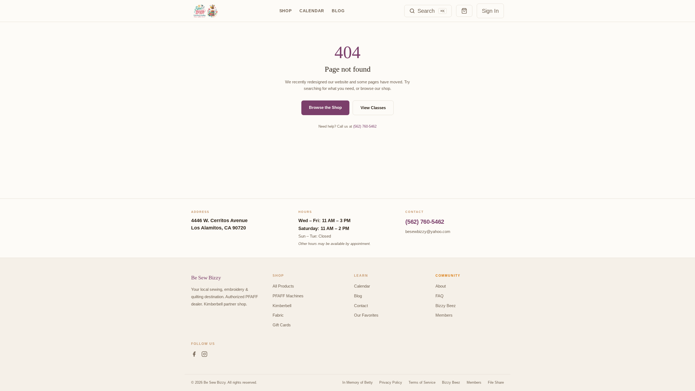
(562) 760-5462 (365, 126)
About (440, 286)
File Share (496, 382)
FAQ (439, 296)
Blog (338, 10)
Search (431, 11)
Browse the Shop (325, 107)
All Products (283, 286)
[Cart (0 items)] (464, 11)
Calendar (311, 10)
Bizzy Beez (445, 305)
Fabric (278, 315)
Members (444, 315)
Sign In (490, 11)
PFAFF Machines (288, 296)
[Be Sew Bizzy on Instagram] (204, 355)
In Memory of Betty (357, 382)
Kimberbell (282, 305)
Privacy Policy (390, 382)
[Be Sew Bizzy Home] (205, 10)
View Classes (373, 107)
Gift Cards (282, 325)
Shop (285, 10)
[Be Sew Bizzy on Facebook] (194, 355)
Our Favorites (366, 315)
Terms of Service (422, 382)
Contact (361, 305)
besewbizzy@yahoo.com (427, 231)
